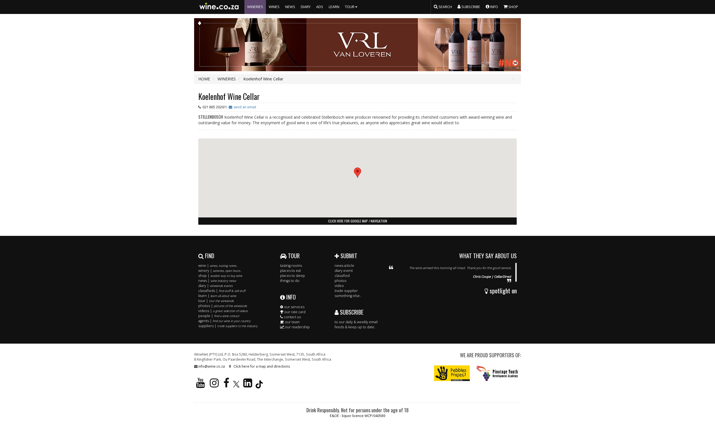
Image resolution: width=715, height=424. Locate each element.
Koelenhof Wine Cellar (229, 96)
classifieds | (221, 290)
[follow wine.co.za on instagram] (214, 385)
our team (292, 322)
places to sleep (292, 275)
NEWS (290, 6)
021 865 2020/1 (214, 107)
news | (217, 280)
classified (342, 275)
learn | (217, 295)
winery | (220, 270)
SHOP (512, 6)
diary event (344, 270)
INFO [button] (493, 6)
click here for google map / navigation (357, 221)
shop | (220, 275)
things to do (289, 280)
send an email (244, 107)
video (339, 285)
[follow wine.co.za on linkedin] (247, 385)
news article (344, 265)
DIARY (306, 6)
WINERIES (255, 6)
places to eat (290, 270)
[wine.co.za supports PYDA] (496, 373)
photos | (222, 305)
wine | (218, 265)
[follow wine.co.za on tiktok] (259, 385)
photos (340, 280)
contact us (292, 317)
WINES (274, 6)
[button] (357, 172)
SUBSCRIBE (351, 312)
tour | (216, 300)
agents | (224, 320)
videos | (223, 310)
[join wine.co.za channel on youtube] (200, 385)
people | (218, 315)
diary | (215, 285)
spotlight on (502, 290)
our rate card (294, 312)
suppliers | (228, 326)
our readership (297, 327)
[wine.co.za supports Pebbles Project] (452, 373)
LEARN (334, 6)
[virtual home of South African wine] (219, 7)
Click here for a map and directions (261, 366)
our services (293, 307)
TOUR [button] (350, 6)
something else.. (348, 295)
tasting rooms (291, 265)
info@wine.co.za (211, 366)
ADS (319, 6)
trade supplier (346, 290)
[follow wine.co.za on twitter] (236, 385)
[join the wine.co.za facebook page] (226, 385)
